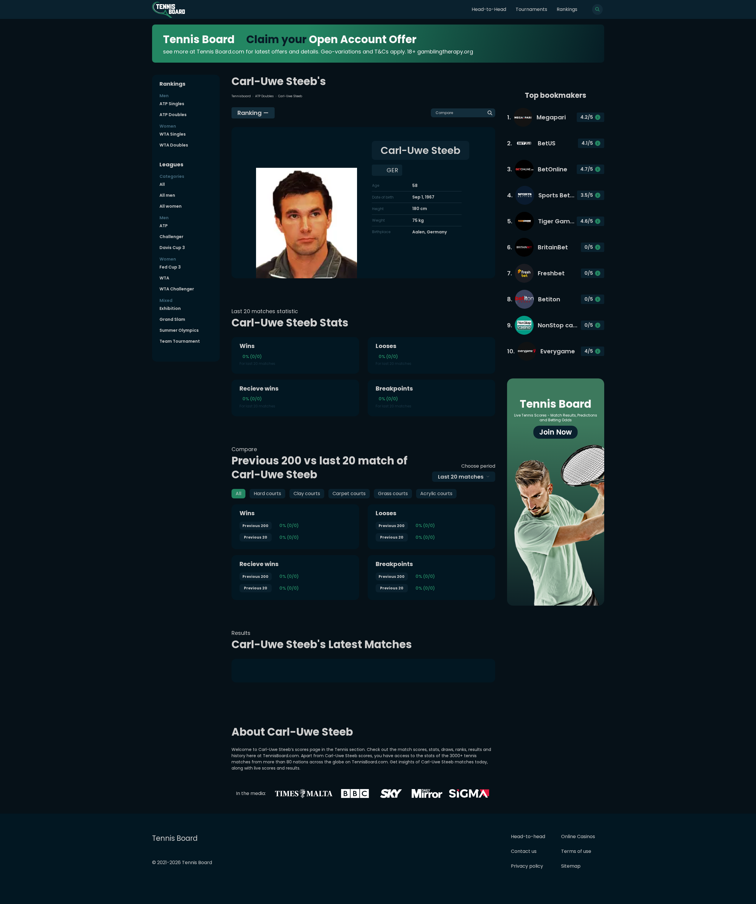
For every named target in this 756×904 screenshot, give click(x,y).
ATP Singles (171, 104)
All (162, 184)
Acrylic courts (436, 493)
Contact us (524, 851)
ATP (163, 226)
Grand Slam (172, 319)
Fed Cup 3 (170, 267)
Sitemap (571, 866)
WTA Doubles (173, 145)
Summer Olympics (179, 330)
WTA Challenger (176, 289)
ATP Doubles (173, 115)
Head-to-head (528, 836)
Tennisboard (241, 96)
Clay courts (307, 493)
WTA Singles (172, 134)
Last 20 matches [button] (460, 476)
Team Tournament (179, 341)
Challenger (171, 237)
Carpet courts (349, 493)
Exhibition (170, 308)
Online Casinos (578, 836)
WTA (164, 278)
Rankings (567, 9)
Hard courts (267, 493)
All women (170, 206)
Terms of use (576, 851)
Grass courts (393, 493)
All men (167, 195)
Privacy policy (527, 866)
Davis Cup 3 (172, 248)
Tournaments (531, 9)
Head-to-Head (489, 9)
